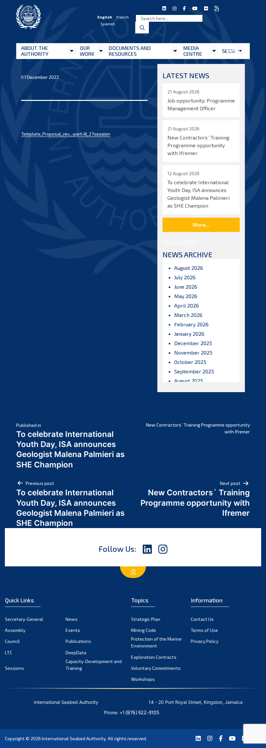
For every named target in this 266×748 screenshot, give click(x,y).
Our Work (87, 51)
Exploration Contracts (153, 657)
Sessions (14, 668)
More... (201, 225)
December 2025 (193, 343)
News (72, 619)
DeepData (76, 652)
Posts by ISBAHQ (180, 242)
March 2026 (188, 315)
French (122, 17)
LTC (8, 652)
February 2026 (191, 324)
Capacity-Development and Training (94, 664)
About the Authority (34, 51)
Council (12, 641)
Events (73, 630)
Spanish (108, 23)
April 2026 (186, 305)
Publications (78, 641)
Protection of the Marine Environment (156, 642)
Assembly (15, 630)
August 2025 (188, 381)
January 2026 (189, 334)
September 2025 (194, 371)
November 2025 (193, 352)
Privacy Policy (204, 641)
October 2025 (190, 362)
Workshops (143, 679)
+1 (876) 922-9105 (139, 712)
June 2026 (185, 287)
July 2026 (185, 277)
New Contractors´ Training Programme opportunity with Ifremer (198, 428)
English (104, 17)
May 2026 (185, 296)
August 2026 (188, 268)
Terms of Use (204, 630)
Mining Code (143, 630)
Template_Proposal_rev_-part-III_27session (65, 134)
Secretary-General (24, 619)
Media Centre (192, 51)
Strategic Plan (145, 619)
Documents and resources (130, 51)
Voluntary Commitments (156, 668)
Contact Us (202, 619)
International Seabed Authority (74, 738)
